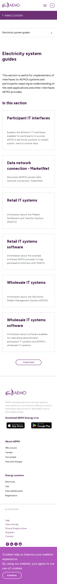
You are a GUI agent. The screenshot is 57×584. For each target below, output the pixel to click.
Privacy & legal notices (16, 528)
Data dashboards (14, 491)
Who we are (11, 448)
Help (7, 520)
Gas (7, 486)
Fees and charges (13, 461)
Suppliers (9, 532)
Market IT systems (14, 15)
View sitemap (12, 524)
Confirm (12, 575)
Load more (28, 362)
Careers (9, 452)
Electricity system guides (16, 32)
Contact (9, 536)
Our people (10, 457)
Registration (11, 495)
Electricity (10, 481)
